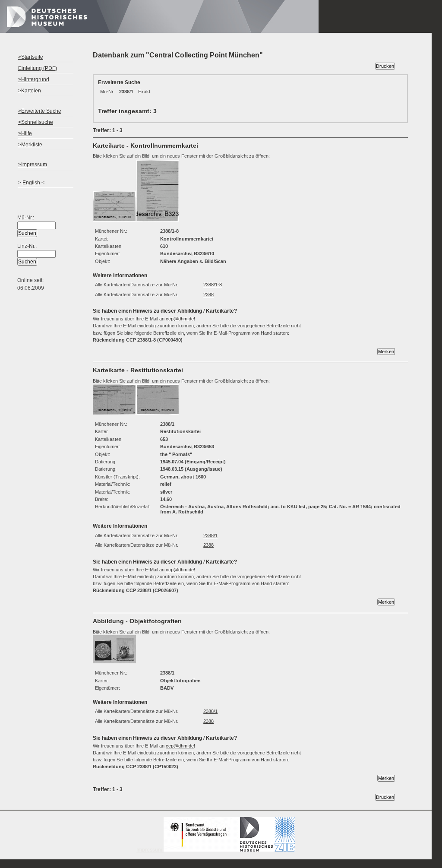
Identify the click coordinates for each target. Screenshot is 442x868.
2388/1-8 (212, 284)
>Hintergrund (33, 79)
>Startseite (30, 57)
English (31, 183)
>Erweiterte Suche (39, 111)
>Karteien (29, 91)
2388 (208, 294)
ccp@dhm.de (180, 318)
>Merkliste (30, 145)
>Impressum (32, 165)
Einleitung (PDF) (37, 68)
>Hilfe (25, 133)
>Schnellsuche (35, 122)
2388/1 (210, 535)
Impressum (150, 850)
